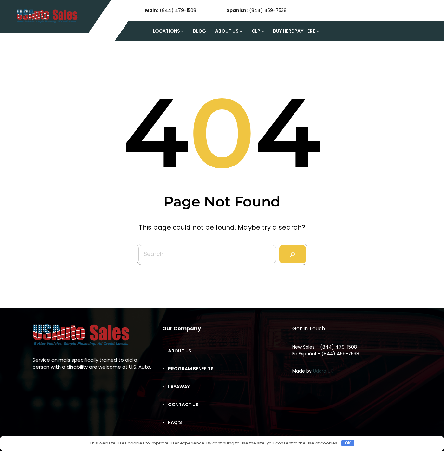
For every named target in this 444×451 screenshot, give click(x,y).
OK (348, 443)
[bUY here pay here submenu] (317, 31)
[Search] (292, 254)
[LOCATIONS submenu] (182, 31)
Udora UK (323, 371)
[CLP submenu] (262, 31)
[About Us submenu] (241, 31)
